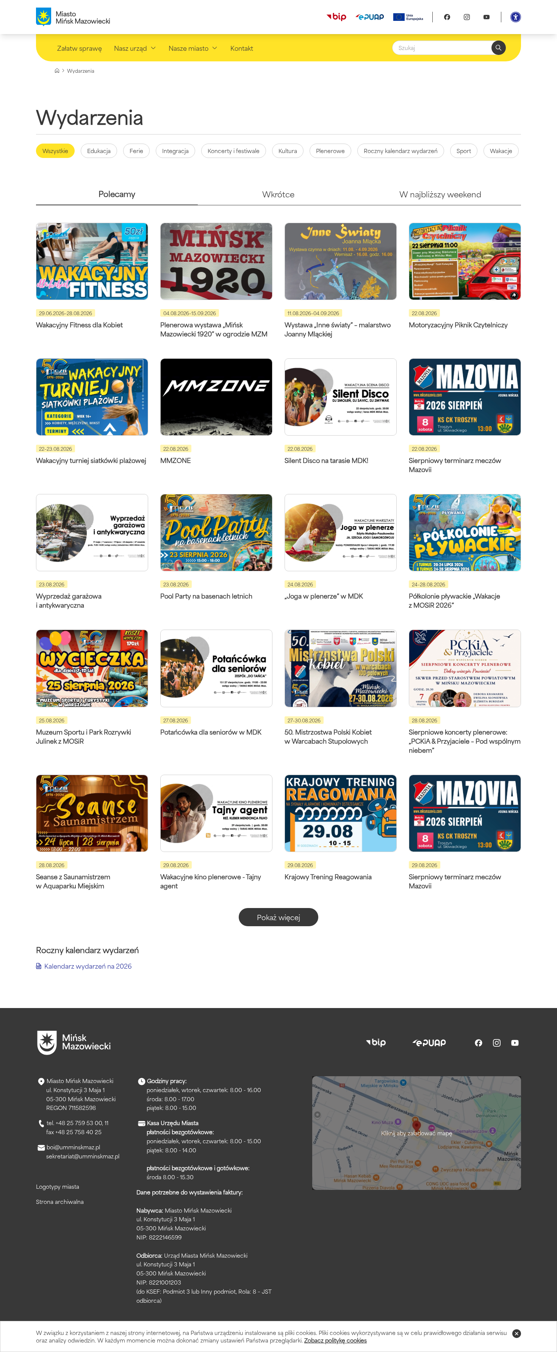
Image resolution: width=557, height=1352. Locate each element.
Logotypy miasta (57, 1186)
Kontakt (241, 48)
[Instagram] (467, 17)
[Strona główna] (57, 70)
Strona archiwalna (60, 1201)
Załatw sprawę (79, 48)
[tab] (117, 196)
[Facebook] (447, 17)
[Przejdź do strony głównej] (74, 1043)
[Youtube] (486, 17)
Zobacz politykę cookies (335, 1340)
